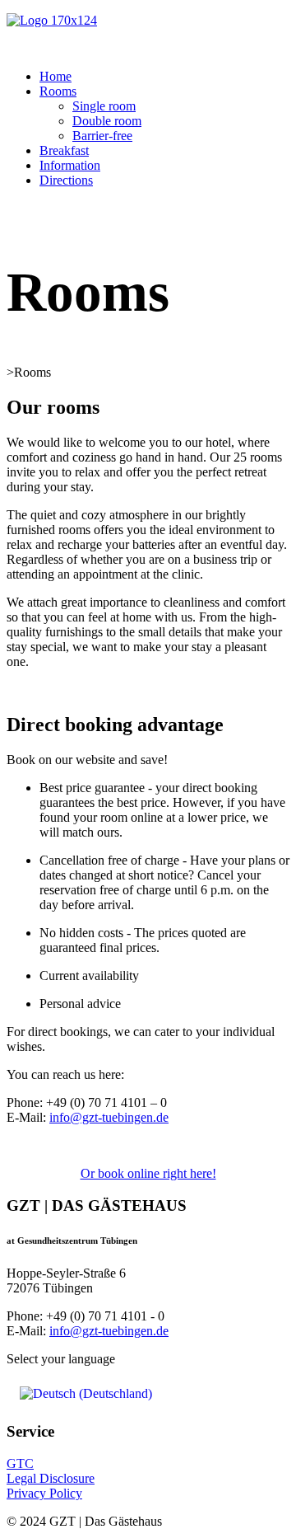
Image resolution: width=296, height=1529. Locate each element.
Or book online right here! (148, 1173)
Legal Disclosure (51, 1478)
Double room (106, 121)
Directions (66, 180)
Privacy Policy (44, 1493)
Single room (104, 106)
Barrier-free (102, 136)
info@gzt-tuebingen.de (109, 1117)
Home (55, 76)
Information (69, 165)
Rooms (57, 91)
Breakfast (64, 150)
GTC (20, 1463)
